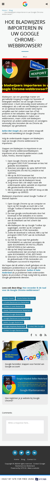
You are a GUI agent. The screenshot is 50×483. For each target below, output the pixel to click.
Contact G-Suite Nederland (13, 306)
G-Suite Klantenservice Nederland (16, 302)
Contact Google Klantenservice (15, 330)
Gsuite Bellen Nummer (25, 298)
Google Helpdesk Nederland (14, 326)
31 (8, 380)
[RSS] (45, 335)
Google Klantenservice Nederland (16, 318)
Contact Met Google (36, 326)
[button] (3, 4)
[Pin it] (40, 335)
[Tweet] (36, 335)
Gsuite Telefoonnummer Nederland (17, 310)
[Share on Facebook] (31, 335)
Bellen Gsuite (8, 298)
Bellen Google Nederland (13, 322)
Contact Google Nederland (13, 314)
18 (8, 346)
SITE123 (23, 468)
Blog (11, 10)
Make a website (33, 468)
